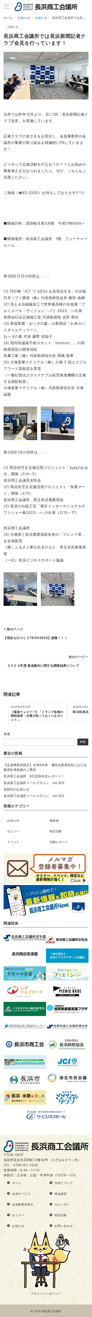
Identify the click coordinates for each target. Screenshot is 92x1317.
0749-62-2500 (25, 1165)
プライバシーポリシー (46, 1293)
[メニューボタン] (6, 6)
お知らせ (12, 26)
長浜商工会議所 (51, 1311)
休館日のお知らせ (17, 789)
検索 (7, 734)
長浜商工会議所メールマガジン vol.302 (34, 796)
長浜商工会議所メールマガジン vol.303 (34, 783)
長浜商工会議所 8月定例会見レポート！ (34, 776)
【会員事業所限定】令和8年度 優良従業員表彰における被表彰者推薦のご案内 (45, 767)
